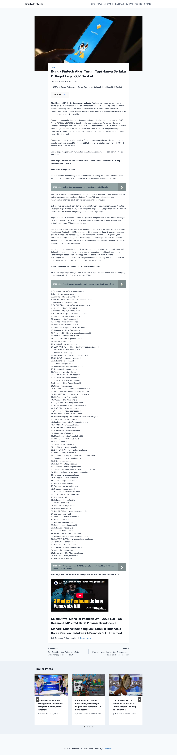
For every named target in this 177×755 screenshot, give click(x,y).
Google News (85, 638)
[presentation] (51, 685)
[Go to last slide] (37, 699)
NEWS (99, 4)
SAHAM (129, 4)
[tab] (84, 726)
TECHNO (138, 4)
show (64, 94)
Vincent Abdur (82, 714)
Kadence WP (107, 749)
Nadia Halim (119, 714)
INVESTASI (119, 4)
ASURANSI (108, 4)
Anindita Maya (58, 81)
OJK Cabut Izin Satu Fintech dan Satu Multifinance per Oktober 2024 (63, 652)
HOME (92, 4)
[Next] (139, 699)
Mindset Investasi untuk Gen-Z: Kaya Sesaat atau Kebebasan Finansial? (110, 652)
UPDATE (147, 4)
